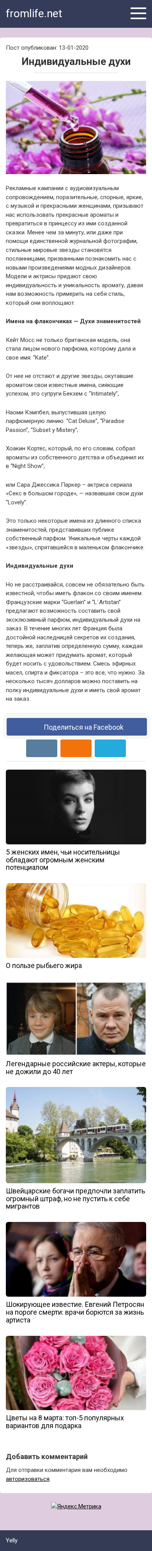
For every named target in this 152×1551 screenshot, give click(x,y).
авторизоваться (27, 1479)
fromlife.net (34, 13)
